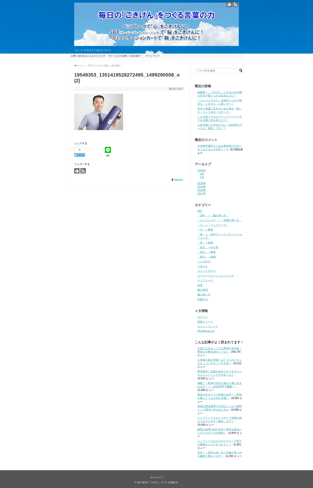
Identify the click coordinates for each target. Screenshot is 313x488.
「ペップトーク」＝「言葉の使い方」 (219, 220)
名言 (200, 285)
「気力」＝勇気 (206, 252)
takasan (178, 179)
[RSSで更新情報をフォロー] (235, 4)
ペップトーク (205, 280)
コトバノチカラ (206, 271)
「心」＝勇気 (205, 229)
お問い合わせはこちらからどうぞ (88, 56)
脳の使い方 (203, 294)
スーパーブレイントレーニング (215, 275)
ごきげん (202, 266)
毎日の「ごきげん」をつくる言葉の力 (160, 482)
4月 (202, 177)
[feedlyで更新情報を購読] (229, 4)
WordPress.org (206, 331)
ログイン (202, 317)
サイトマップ (152, 56)
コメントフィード (207, 326)
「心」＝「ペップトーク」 (213, 225)
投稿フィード (205, 321)
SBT (200, 211)
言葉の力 (202, 299)
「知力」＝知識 (206, 256)
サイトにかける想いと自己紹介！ (125, 56)
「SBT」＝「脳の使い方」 (213, 215)
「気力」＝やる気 (207, 247)
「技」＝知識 (205, 242)
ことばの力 (203, 261)
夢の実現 (202, 290)
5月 (202, 174)
